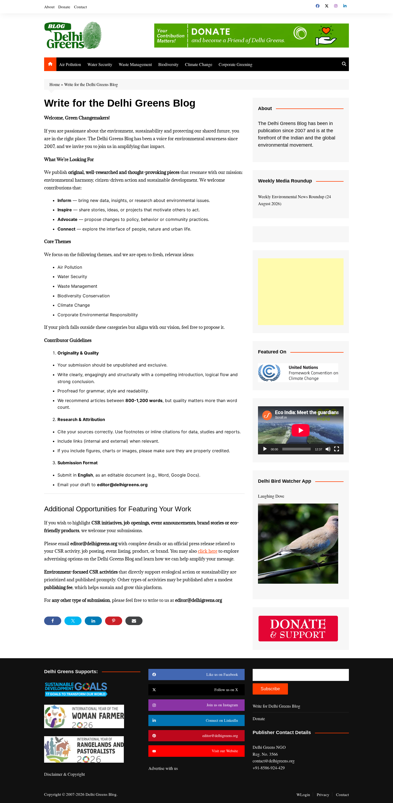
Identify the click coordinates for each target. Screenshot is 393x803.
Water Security (99, 64)
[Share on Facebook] (52, 621)
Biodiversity (168, 64)
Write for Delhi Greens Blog (276, 706)
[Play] (265, 449)
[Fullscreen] (336, 449)
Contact (80, 6)
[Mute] (328, 449)
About (49, 6)
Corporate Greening (235, 64)
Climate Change (198, 64)
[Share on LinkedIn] (93, 621)
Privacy (323, 794)
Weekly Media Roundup (285, 181)
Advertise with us (163, 768)
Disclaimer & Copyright (64, 774)
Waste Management (135, 64)
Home (54, 84)
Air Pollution (70, 64)
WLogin (303, 794)
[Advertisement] (301, 291)
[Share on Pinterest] (113, 621)
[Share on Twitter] (73, 621)
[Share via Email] (133, 621)
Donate (64, 6)
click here (207, 551)
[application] (301, 430)
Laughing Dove (271, 496)
